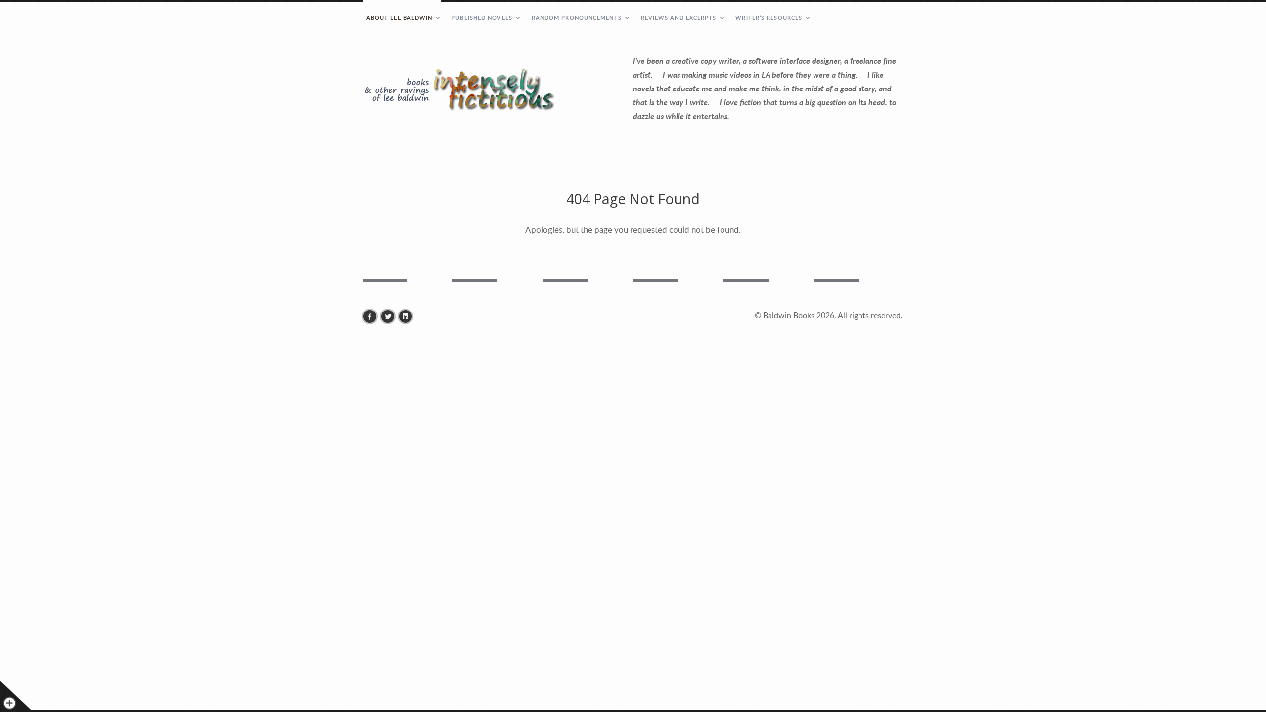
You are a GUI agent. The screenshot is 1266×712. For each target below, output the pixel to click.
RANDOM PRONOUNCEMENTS (577, 17)
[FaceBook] (372, 316)
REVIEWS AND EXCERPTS (679, 17)
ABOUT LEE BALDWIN (399, 17)
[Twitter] (390, 316)
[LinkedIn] (408, 316)
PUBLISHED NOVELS (482, 17)
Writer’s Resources (768, 17)
